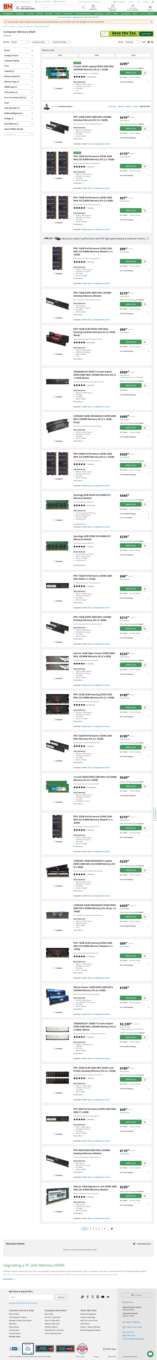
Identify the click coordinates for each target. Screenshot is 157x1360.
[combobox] (133, 42)
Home (5, 26)
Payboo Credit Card (52, 1324)
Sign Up (61, 1297)
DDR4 (97, 55)
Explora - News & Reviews (90, 1327)
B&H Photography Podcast (90, 1330)
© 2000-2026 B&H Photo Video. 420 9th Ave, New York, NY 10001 (30, 1357)
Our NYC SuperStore (52, 1317)
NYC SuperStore (120, 2)
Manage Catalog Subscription (20, 1320)
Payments (12, 1324)
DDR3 (133, 55)
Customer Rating (59, 42)
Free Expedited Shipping (133, 1339)
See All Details (78, 524)
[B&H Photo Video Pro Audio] (8, 7)
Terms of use (80, 1357)
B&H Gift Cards (129, 1335)
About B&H (49, 1314)
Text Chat (112, 106)
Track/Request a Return (18, 1317)
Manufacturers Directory (54, 1330)
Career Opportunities (53, 1333)
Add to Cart (131, 72)
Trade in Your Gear (134, 1327)
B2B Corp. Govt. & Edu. (89, 1320)
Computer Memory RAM (41, 26)
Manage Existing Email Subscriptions (23, 1303)
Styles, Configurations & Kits (98, 144)
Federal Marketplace (88, 1314)
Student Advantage (87, 1317)
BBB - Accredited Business (14, 1348)
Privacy (96, 1357)
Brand (14, 42)
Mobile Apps (111, 1349)
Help (138, 2)
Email (136, 106)
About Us (131, 2)
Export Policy (112, 1357)
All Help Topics (15, 1336)
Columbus (76, 17)
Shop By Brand (14, 1333)
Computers (12, 26)
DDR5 (60, 55)
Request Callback (125, 106)
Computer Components (24, 26)
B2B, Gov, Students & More (22, 2)
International (14, 1327)
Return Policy (14, 1314)
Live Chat (145, 2)
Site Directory (14, 1330)
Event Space (85, 1324)
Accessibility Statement (130, 1357)
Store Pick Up (128, 1332)
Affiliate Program (51, 1327)
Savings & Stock (38, 42)
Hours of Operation (52, 1320)
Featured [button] (129, 42)
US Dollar (138, 1295)
